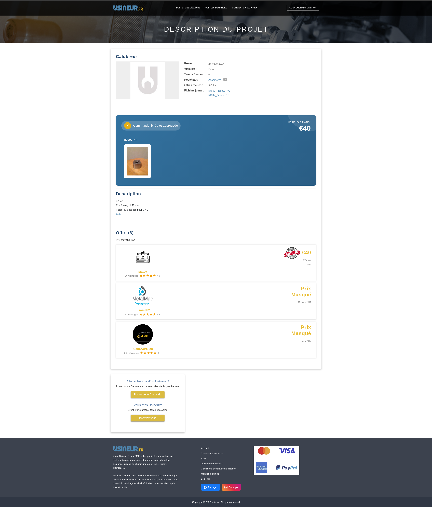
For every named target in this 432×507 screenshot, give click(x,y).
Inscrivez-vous (147, 418)
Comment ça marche (244, 8)
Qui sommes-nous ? (212, 463)
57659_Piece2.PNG (219, 90)
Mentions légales (210, 473)
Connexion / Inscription (302, 8)
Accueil (205, 448)
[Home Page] (129, 7)
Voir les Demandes (216, 8)
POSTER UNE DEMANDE (188, 8)
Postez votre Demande (147, 394)
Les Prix (205, 478)
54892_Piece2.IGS (218, 95)
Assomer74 (214, 79)
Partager (212, 487)
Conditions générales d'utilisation (218, 468)
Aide (203, 458)
